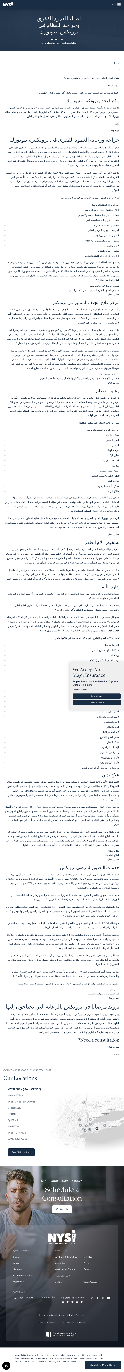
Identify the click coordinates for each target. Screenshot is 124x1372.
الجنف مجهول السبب (108, 711)
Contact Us (62, 1209)
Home (54, 39)
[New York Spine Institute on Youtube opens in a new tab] (109, 1298)
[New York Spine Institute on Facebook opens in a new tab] (97, 1298)
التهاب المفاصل (111, 645)
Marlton (14, 1126)
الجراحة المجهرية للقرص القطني (103, 230)
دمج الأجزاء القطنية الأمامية (106, 204)
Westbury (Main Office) (24, 1089)
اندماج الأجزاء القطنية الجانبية (99, 255)
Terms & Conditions (48, 1322)
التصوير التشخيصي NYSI (39, 883)
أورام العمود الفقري (109, 752)
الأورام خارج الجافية (109, 762)
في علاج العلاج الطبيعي (95, 811)
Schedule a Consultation (103, 1365)
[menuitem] (92, 1298)
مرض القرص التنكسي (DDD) (104, 660)
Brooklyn (14, 1107)
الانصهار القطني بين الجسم (106, 235)
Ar (62, 39)
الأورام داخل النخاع (110, 757)
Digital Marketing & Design (65, 1334)
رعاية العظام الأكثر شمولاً (58, 402)
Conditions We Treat (23, 1275)
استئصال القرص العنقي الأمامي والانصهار (99, 215)
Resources (18, 1281)
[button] (6, 1366)
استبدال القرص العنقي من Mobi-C (102, 240)
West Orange (17, 1132)
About (16, 1263)
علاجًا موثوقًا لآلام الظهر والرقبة (49, 111)
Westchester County (22, 1101)
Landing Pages (18, 1138)
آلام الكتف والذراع (110, 731)
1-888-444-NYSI (68, 1361)
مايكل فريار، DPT (39, 806)
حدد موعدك (113, 294)
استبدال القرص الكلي (108, 250)
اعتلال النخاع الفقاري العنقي (105, 650)
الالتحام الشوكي (111, 245)
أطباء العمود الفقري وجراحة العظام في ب (58, 43)
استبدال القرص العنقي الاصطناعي (103, 220)
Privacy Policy (67, 1322)
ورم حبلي (114, 655)
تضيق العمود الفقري (109, 737)
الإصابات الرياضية (110, 747)
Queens (13, 1120)
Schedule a (62, 1191)
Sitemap (81, 1322)
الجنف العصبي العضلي (108, 716)
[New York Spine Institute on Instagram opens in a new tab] (92, 1298)
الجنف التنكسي (111, 721)
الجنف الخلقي (112, 726)
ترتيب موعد (113, 85)
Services (17, 1269)
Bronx (12, 1114)
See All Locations (21, 1152)
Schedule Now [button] (97, 702)
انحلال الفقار (113, 742)
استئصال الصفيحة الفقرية (106, 225)
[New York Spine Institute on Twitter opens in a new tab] (103, 1298)
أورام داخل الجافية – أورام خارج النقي (100, 767)
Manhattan (15, 1095)
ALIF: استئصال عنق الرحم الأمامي (102, 209)
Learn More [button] (96, 696)
